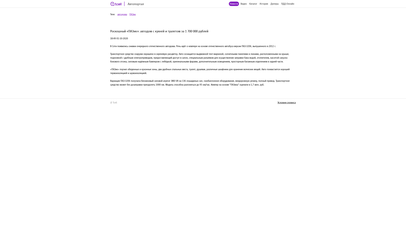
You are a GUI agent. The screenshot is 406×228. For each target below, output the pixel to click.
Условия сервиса (287, 102)
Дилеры (275, 3)
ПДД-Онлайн (287, 3)
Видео (244, 3)
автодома (122, 14)
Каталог (253, 3)
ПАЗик (132, 14)
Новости (234, 3)
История (264, 3)
